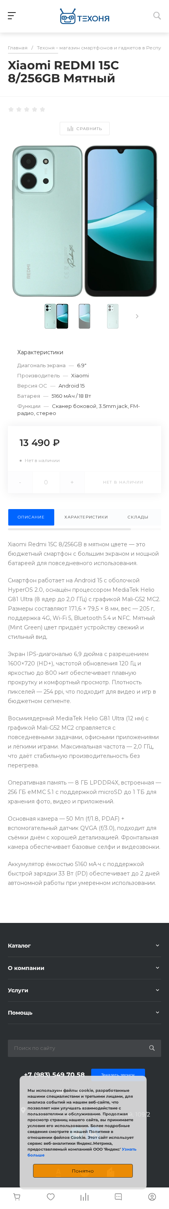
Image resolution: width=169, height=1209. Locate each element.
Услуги (18, 990)
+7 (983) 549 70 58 (54, 1074)
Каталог (19, 945)
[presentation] (137, 316)
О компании (26, 968)
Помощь (20, 1012)
